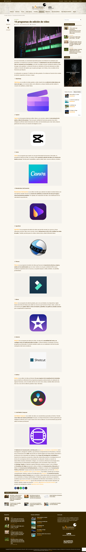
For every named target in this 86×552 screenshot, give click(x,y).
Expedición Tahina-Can (25, 480)
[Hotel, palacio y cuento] (33, 518)
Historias (17, 11)
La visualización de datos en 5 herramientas (55, 504)
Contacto (80, 1)
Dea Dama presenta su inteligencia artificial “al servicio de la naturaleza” (35, 497)
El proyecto (61, 1)
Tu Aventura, (36, 482)
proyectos (44, 473)
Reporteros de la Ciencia (37, 484)
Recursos (41, 11)
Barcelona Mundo (56, 11)
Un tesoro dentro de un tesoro (44, 533)
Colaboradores (74, 1)
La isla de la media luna (74, 99)
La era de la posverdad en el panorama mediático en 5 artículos (36, 504)
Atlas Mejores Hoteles (66, 11)
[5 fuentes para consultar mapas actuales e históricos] (6, 504)
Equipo (70, 1)
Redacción (8, 24)
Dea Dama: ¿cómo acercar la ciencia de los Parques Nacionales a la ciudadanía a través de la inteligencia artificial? (16, 498)
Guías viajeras (29, 11)
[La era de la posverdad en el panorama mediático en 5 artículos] (26, 504)
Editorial (12, 11)
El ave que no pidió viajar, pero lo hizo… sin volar (75, 37)
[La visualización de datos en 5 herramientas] (46, 504)
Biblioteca (48, 11)
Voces (22, 11)
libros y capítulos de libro (26, 471)
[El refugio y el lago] (33, 531)
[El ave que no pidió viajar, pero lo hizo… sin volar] (66, 36)
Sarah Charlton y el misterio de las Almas (56, 496)
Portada (5, 15)
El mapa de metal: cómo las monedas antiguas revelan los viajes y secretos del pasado (75, 43)
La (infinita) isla (73, 105)
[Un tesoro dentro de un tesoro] (33, 535)
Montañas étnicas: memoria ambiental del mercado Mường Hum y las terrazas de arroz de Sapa (76, 51)
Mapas (74, 11)
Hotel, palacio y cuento (74, 94)
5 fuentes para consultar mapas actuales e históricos (15, 504)
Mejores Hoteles (77, 91)
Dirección (66, 1)
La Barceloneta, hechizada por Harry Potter (73, 73)
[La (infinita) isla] (33, 526)
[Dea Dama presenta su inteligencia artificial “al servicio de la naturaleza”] (26, 496)
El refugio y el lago (73, 110)
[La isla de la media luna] (33, 522)
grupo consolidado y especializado (49, 450)
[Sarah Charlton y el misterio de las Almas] (46, 496)
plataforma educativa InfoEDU (47, 482)
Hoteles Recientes (68, 91)
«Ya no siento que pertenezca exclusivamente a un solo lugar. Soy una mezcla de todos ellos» (75, 31)
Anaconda (50, 550)
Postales (36, 11)
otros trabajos (37, 471)
